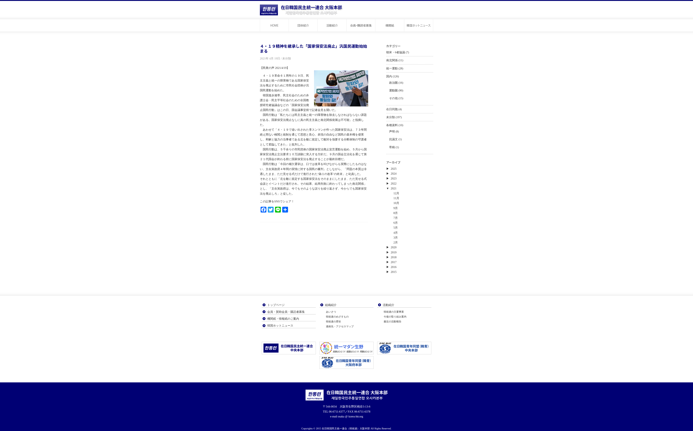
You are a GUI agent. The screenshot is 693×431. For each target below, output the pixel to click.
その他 (393, 98)
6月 (395, 222)
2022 (393, 183)
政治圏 (393, 82)
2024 (393, 173)
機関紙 (389, 25)
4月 (395, 232)
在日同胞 (392, 109)
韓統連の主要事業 (394, 311)
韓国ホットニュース (418, 25)
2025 (393, 168)
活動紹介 (332, 25)
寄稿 (392, 147)
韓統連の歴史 (333, 321)
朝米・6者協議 (395, 52)
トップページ (274, 25)
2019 (393, 252)
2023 (393, 178)
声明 (392, 131)
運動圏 (393, 90)
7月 (395, 217)
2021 (393, 188)
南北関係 (392, 60)
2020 (393, 247)
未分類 (390, 117)
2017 (393, 262)
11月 (396, 198)
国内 (389, 76)
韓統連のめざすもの (337, 316)
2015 (393, 271)
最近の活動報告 (392, 321)
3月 (395, 237)
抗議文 (393, 139)
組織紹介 (331, 304)
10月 (396, 203)
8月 (395, 213)
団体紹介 (303, 25)
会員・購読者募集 (360, 25)
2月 (395, 242)
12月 (396, 193)
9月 (395, 208)
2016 (393, 267)
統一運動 (392, 68)
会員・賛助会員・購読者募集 (286, 311)
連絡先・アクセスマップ (340, 326)
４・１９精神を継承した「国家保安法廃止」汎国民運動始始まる (313, 48)
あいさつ (331, 311)
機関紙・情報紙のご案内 (283, 318)
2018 (393, 257)
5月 (395, 227)
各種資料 (392, 125)
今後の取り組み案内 (395, 316)
